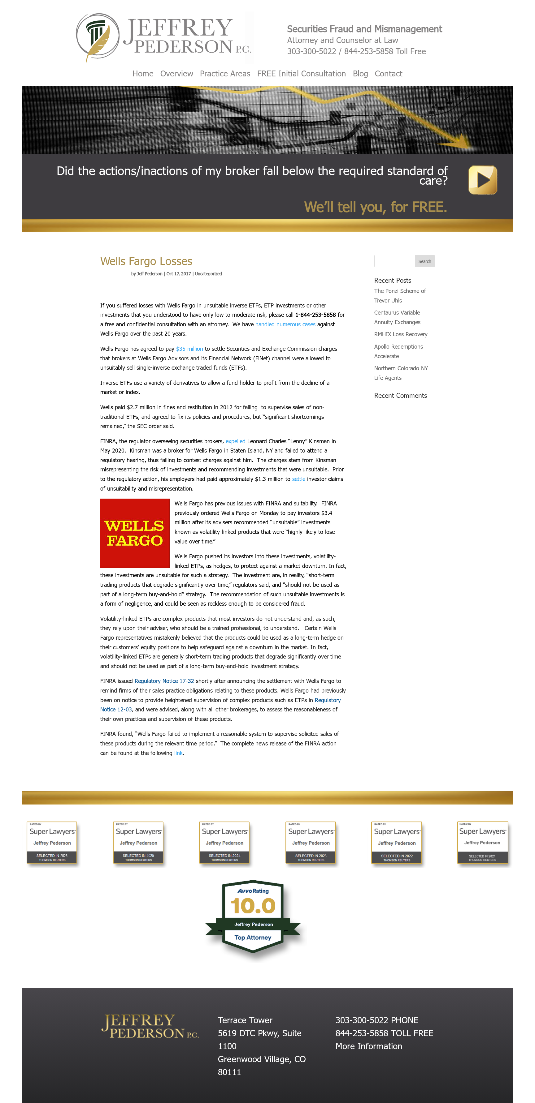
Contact (388, 74)
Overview (176, 74)
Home (143, 74)
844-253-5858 (368, 51)
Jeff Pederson (150, 274)
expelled (236, 440)
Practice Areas (225, 74)
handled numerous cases (285, 324)
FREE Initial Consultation (301, 74)
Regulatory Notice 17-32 (164, 680)
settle (298, 478)
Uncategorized (208, 274)
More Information (369, 1045)
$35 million (189, 348)
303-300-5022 (311, 51)
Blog (360, 74)
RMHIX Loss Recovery (401, 333)
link (177, 752)
